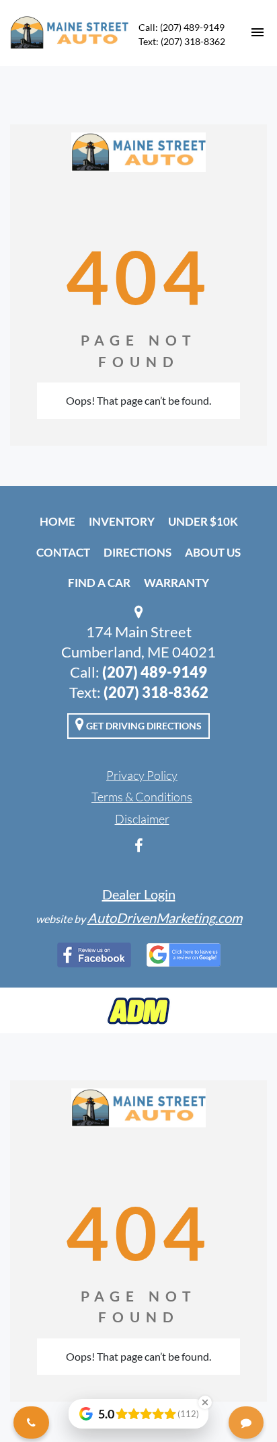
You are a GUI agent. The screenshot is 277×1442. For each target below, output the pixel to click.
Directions (137, 552)
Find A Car (99, 582)
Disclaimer (142, 818)
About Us (213, 552)
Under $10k (203, 521)
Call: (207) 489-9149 (181, 27)
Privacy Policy (141, 775)
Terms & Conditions (141, 796)
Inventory (122, 521)
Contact (63, 552)
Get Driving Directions (143, 725)
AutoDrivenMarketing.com (164, 918)
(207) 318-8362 (156, 692)
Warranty (176, 582)
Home (57, 521)
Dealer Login (138, 894)
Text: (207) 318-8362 (181, 41)
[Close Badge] (205, 1402)
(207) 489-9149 (154, 672)
